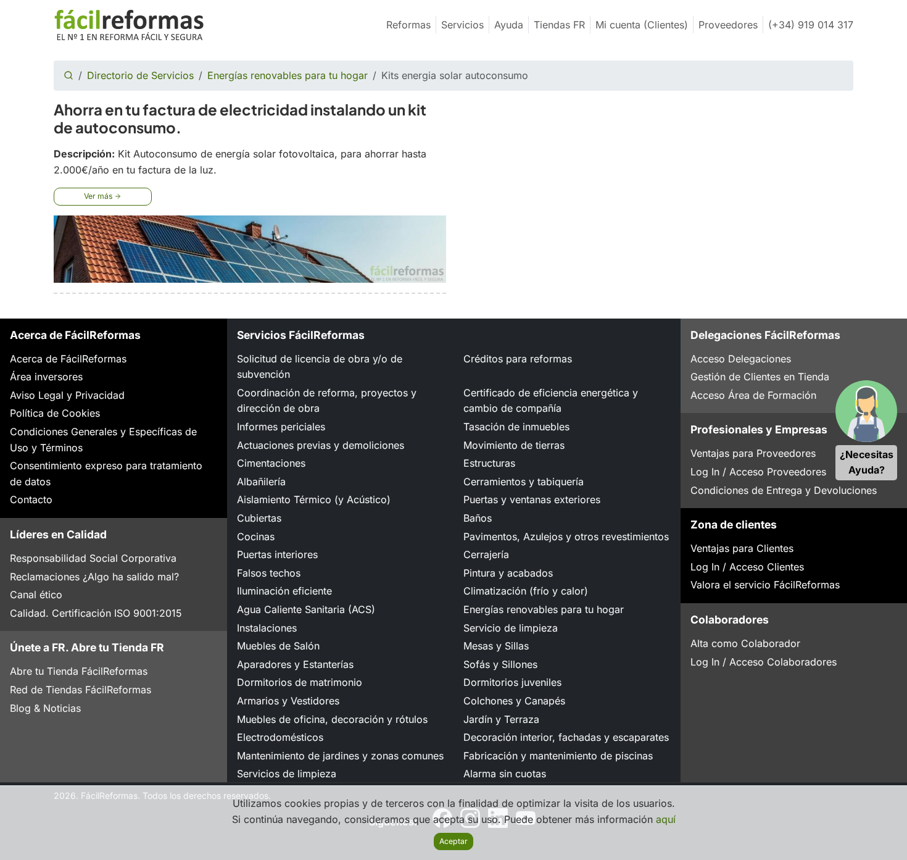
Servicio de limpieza (510, 628)
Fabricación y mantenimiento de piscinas (558, 755)
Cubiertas (259, 518)
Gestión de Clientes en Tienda (759, 376)
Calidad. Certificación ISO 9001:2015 (96, 613)
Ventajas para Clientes (741, 548)
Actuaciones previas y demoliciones (320, 445)
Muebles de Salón (278, 646)
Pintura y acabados (508, 573)
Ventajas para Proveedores (753, 453)
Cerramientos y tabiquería (523, 481)
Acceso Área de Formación (753, 395)
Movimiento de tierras (514, 445)
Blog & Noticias (45, 708)
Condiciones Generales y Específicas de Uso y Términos (103, 439)
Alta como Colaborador (745, 643)
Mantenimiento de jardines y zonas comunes (340, 755)
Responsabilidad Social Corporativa (93, 558)
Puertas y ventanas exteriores (531, 499)
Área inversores (46, 376)
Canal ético (36, 594)
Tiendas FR (559, 25)
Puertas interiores (277, 554)
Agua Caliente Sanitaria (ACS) (306, 609)
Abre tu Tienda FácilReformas (78, 671)
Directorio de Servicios (140, 75)
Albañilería (261, 481)
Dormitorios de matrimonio (299, 682)
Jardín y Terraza (501, 719)
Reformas (408, 25)
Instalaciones (267, 628)
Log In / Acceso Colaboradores (763, 662)
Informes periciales (281, 426)
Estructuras (489, 463)
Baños (477, 518)
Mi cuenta (641, 25)
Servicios (462, 25)
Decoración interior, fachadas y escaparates (566, 737)
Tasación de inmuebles (516, 426)
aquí (666, 819)
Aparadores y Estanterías (295, 664)
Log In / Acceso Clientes (747, 567)
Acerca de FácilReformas (68, 359)
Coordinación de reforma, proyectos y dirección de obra (326, 400)
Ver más (99, 196)
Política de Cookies (55, 413)
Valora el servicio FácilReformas (765, 584)
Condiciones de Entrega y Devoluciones (783, 490)
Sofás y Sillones (500, 664)
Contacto (31, 499)
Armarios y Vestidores (288, 701)
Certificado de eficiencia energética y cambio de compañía (550, 400)
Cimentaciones (271, 463)
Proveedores (728, 25)
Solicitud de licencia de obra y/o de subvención (319, 367)
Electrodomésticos (280, 737)
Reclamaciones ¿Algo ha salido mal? (94, 576)
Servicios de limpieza (286, 773)
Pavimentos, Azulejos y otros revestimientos (566, 536)
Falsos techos (268, 573)
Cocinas (256, 536)
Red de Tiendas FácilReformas (80, 689)
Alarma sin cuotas (504, 773)
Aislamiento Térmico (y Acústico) (314, 499)
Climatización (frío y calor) (525, 591)
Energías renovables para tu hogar (287, 75)
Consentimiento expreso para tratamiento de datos (106, 473)
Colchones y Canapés (514, 701)
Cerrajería (486, 554)
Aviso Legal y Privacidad (67, 395)
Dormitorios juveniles (512, 682)
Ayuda (508, 25)
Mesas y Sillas (496, 646)
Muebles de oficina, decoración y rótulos (332, 719)
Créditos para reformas (517, 359)
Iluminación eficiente (284, 591)
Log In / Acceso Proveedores (758, 471)
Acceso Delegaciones (740, 359)
